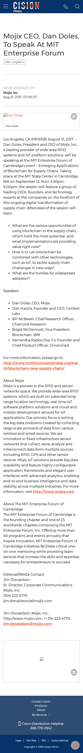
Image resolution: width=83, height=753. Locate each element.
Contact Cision (41, 701)
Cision (47, 747)
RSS (44, 740)
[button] (66, 6)
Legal (18, 740)
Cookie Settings (59, 740)
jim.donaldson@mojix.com (27, 624)
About (41, 710)
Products (41, 705)
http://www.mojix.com (53, 492)
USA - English (14, 62)
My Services (40, 714)
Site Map (31, 740)
